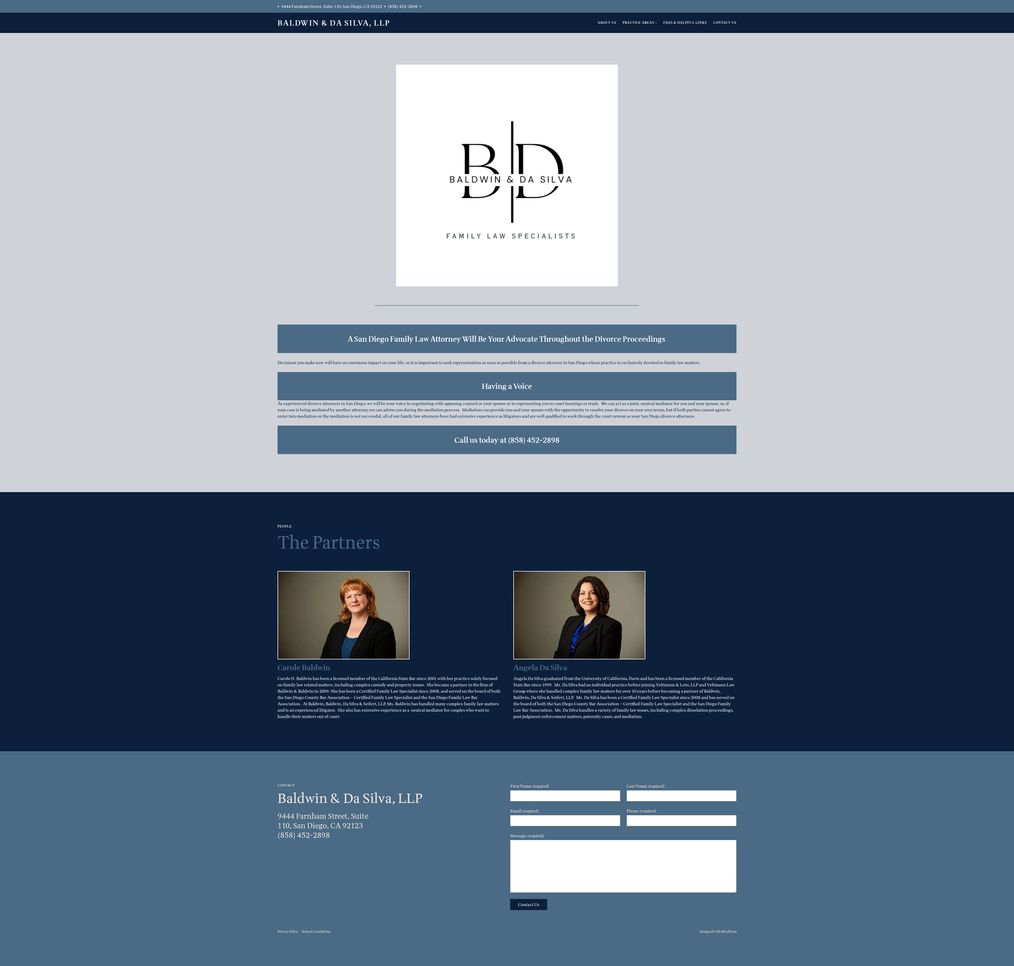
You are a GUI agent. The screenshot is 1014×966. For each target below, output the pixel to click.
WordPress (728, 931)
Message (527, 835)
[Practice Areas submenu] (656, 23)
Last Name (646, 786)
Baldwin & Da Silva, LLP (334, 23)
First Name (529, 786)
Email (524, 811)
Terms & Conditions (316, 931)
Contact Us (528, 904)
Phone (641, 811)
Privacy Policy (288, 931)
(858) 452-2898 (402, 6)
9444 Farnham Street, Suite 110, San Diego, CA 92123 (331, 6)
